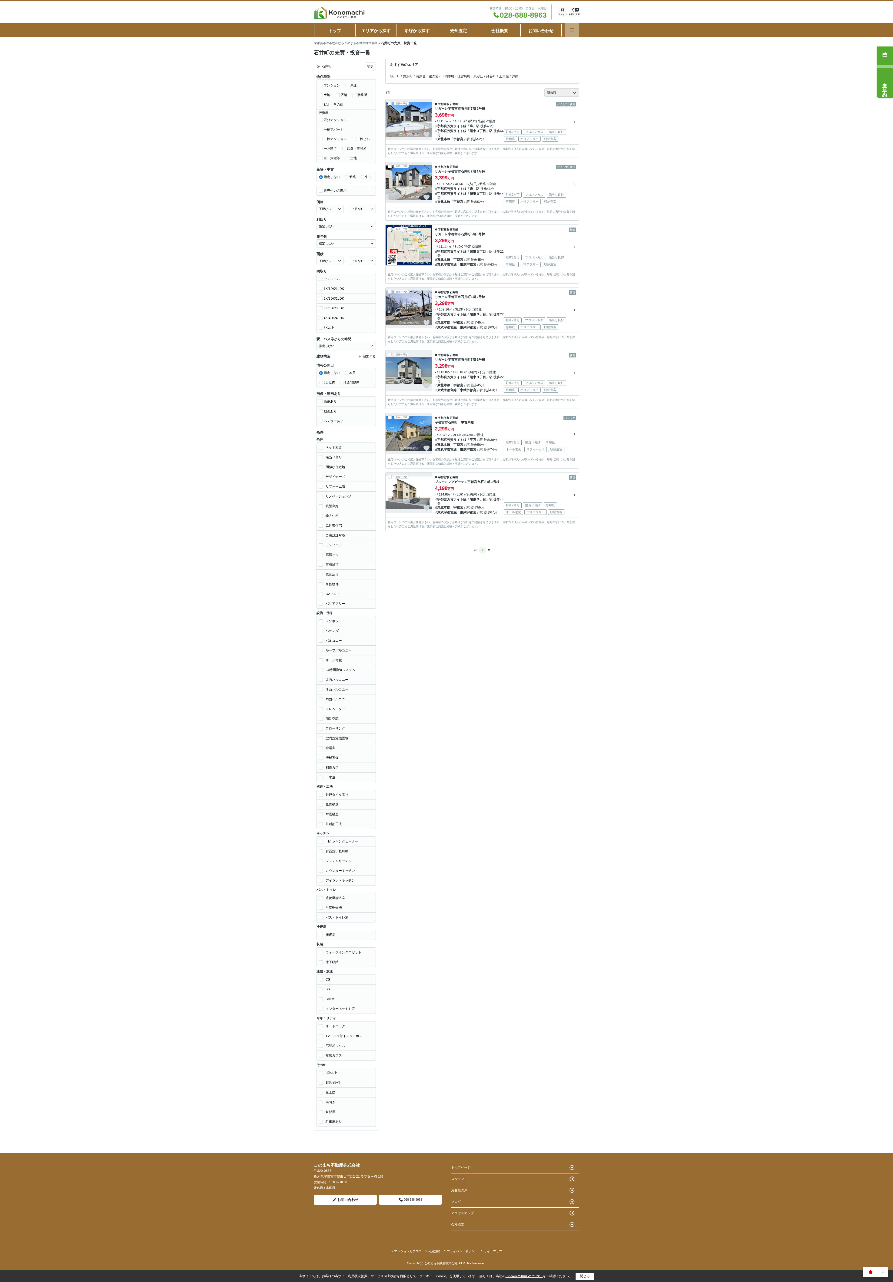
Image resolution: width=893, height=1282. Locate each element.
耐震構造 (332, 814)
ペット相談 (334, 447)
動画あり (330, 411)
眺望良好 (332, 506)
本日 (352, 373)
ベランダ (332, 631)
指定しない (332, 177)
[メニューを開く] (572, 30)
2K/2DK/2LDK (334, 298)
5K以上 (329, 328)
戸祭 (515, 76)
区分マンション (335, 120)
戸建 (353, 85)
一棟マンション (335, 139)
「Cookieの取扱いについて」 (524, 1276)
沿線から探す (417, 30)
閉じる (585, 1276)
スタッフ (457, 1179)
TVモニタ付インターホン (344, 1036)
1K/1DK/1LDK (334, 289)
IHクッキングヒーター (342, 841)
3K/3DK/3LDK (334, 308)
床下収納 (332, 962)
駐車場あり (334, 1121)
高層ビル (332, 555)
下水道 (330, 777)
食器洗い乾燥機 (337, 851)
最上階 (330, 1092)
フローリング (335, 728)
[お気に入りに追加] (426, 135)
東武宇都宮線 (447, 264)
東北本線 (443, 139)
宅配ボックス (335, 1045)
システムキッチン (339, 861)
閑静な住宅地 (335, 467)
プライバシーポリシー (462, 1251)
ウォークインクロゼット (343, 952)
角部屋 (330, 1112)
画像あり (330, 401)
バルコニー (334, 640)
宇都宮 (458, 139)
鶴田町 (395, 76)
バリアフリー (335, 603)
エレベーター (335, 709)
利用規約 (434, 1251)
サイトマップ (493, 1251)
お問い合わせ (540, 30)
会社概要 (499, 30)
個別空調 (332, 718)
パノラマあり (333, 421)
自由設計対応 (335, 535)
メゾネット (334, 621)
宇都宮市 (443, 104)
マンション (332, 85)
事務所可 (332, 564)
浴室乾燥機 (334, 907)
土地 (327, 95)
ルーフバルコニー (339, 650)
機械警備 (332, 758)
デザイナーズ (335, 477)
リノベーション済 (339, 496)
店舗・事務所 (357, 148)
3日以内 (329, 382)
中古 (368, 177)
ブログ (456, 1201)
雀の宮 (433, 76)
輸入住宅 (332, 516)
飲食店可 (332, 574)
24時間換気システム (340, 670)
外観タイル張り (337, 794)
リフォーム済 (335, 486)
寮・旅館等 (332, 158)
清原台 (421, 76)
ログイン (562, 14)
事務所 (362, 95)
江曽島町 (463, 76)
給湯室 (330, 748)
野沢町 (408, 76)
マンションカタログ (407, 1251)
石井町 (454, 104)
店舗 (343, 95)
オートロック (335, 1026)
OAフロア (333, 594)
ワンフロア (334, 545)
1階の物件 (333, 1082)
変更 (370, 66)
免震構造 (332, 804)
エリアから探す (376, 30)
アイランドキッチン (340, 880)
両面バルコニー (337, 699)
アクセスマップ (462, 1213)
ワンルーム (332, 279)
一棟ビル (363, 139)
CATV (330, 999)
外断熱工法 (334, 824)
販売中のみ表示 (335, 190)
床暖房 (330, 935)
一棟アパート (333, 129)
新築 (352, 177)
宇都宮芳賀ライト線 (451, 126)
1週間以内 (352, 382)
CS (328, 979)
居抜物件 (332, 584)
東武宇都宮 (468, 264)
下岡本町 (447, 76)
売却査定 (458, 30)
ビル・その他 (333, 104)
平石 (473, 440)
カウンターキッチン (340, 870)
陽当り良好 (334, 457)
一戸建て (330, 148)
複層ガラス (334, 1055)
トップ (335, 30)
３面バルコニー (337, 689)
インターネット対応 (340, 1009)
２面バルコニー (337, 679)
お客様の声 (459, 1190)
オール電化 (334, 660)
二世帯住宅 (334, 525)
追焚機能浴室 (335, 898)
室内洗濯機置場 (337, 738)
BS (328, 989)
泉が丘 (478, 76)
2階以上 (331, 1073)
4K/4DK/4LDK (334, 318)
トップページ (461, 1167)
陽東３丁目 (478, 131)
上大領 (504, 76)
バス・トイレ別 (337, 917)
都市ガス (332, 767)
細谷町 (491, 76)
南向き (330, 1102)
